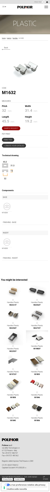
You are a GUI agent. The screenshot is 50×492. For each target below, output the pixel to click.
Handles (15, 38)
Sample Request (11, 128)
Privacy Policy (7, 479)
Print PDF (8, 140)
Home (3, 38)
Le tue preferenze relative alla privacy (27, 485)
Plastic (9, 38)
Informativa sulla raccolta (15, 489)
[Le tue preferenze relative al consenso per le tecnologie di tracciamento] (4, 487)
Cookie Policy (19, 479)
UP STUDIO (45, 478)
